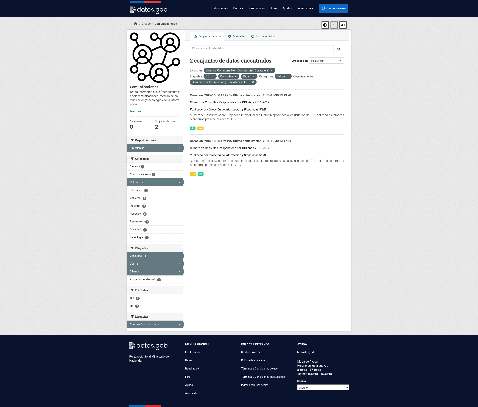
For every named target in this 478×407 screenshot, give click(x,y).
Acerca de (238, 36)
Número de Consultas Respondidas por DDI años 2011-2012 (229, 102)
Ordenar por (299, 61)
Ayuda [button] (286, 8)
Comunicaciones (165, 23)
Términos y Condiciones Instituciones (263, 376)
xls (192, 128)
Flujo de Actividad (265, 36)
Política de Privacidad (253, 360)
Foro (274, 8)
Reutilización (257, 8)
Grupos (146, 23)
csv (200, 128)
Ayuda (189, 384)
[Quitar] (272, 71)
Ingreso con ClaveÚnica (255, 384)
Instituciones (219, 8)
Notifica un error (250, 352)
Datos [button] (237, 8)
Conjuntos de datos (209, 36)
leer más (135, 111)
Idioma (301, 381)
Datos (188, 360)
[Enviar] (338, 49)
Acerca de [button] (304, 8)
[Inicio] (135, 24)
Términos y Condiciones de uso (259, 368)
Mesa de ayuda (306, 352)
